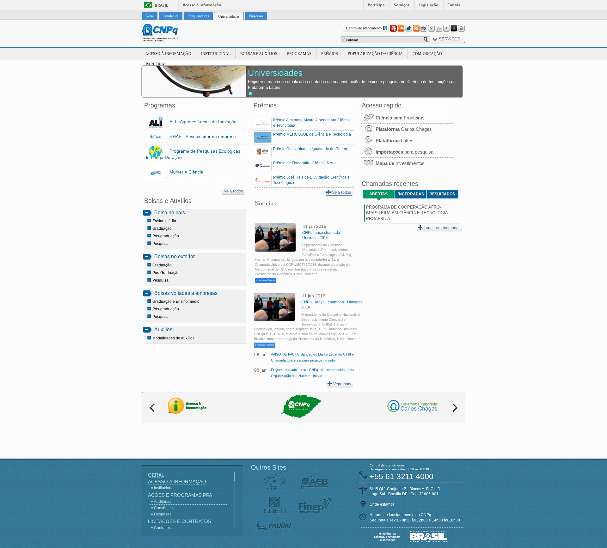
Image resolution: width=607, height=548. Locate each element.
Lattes (395, 140)
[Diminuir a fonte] (446, 28)
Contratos (162, 528)
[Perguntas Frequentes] (431, 28)
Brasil (161, 5)
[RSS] (416, 28)
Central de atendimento (364, 28)
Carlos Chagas (404, 129)
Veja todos (233, 191)
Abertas (378, 194)
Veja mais (342, 383)
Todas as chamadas (442, 227)
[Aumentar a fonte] (438, 28)
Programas (299, 54)
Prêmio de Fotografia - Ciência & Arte (305, 163)
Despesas (162, 514)
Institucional (215, 54)
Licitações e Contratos (179, 521)
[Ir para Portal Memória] (167, 33)
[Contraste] (454, 28)
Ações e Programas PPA (180, 495)
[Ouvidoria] (423, 28)
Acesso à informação (202, 5)
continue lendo (265, 280)
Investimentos (400, 163)
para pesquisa (404, 152)
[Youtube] (393, 28)
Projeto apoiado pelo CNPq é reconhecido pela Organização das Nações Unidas (312, 373)
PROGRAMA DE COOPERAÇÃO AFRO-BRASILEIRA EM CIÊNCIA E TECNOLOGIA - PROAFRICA (408, 213)
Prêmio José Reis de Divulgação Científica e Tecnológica (311, 180)
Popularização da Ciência (375, 54)
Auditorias (162, 501)
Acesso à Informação (168, 54)
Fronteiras (400, 117)
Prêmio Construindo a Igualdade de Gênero (310, 149)
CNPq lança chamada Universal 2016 (321, 235)
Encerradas (411, 194)
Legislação (428, 5)
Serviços (401, 5)
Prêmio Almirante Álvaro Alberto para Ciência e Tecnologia (312, 123)
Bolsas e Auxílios (258, 54)
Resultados (442, 194)
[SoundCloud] (400, 28)
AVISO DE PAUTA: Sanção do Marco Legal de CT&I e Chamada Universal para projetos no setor (312, 357)
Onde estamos (382, 504)
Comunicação (427, 54)
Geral (156, 475)
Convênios (163, 508)
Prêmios (329, 54)
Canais (453, 5)
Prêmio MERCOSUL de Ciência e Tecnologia (312, 134)
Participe (376, 5)
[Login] (461, 28)
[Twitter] (408, 28)
